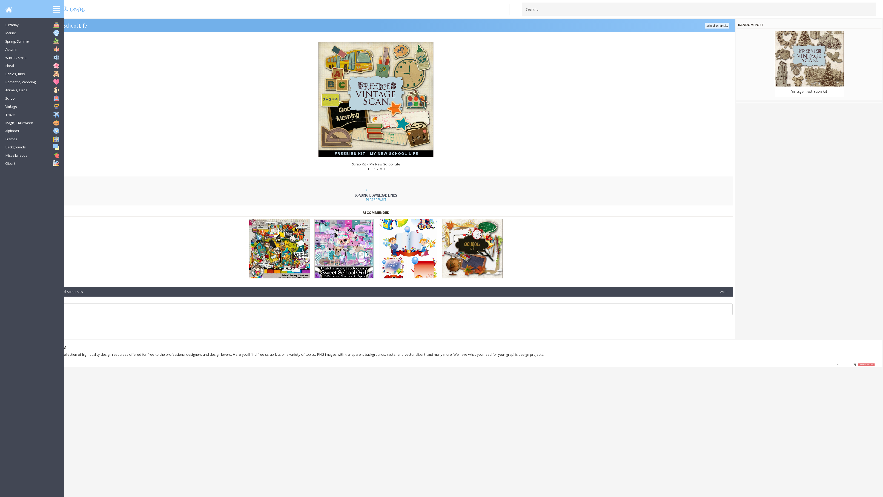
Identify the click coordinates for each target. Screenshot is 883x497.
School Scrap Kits (717, 25)
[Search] (871, 9)
